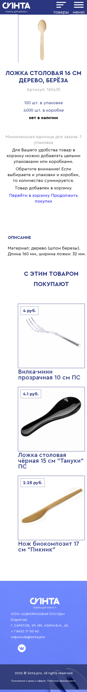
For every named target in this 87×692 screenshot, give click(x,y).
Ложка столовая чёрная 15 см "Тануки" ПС (51, 461)
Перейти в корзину (29, 195)
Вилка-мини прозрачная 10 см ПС (49, 375)
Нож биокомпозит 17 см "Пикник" (48, 547)
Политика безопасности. (61, 681)
